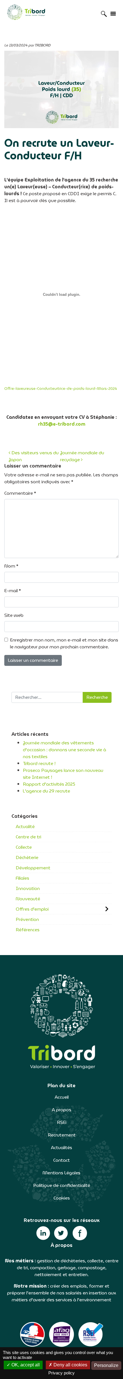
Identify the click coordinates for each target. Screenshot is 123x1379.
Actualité (25, 826)
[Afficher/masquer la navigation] (113, 13)
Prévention (27, 919)
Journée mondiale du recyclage (82, 456)
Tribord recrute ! (39, 763)
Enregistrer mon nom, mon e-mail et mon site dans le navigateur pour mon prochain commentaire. (64, 643)
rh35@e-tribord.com (61, 424)
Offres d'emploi (32, 909)
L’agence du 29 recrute (46, 791)
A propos (61, 1109)
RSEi (61, 1122)
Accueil (62, 1097)
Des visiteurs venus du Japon (34, 456)
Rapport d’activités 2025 (49, 784)
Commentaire (20, 493)
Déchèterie (27, 857)
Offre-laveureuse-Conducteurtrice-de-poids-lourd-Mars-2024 (60, 389)
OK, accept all (25, 1364)
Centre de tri (28, 836)
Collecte (24, 847)
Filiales (22, 878)
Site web (13, 615)
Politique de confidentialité (61, 1185)
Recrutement (62, 1135)
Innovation (28, 888)
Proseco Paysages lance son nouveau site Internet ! (63, 774)
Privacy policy (61, 1372)
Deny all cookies (69, 1364)
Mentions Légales (61, 1172)
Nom (11, 566)
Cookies (61, 1198)
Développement (33, 867)
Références (27, 929)
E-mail (12, 590)
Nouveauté (28, 898)
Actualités (61, 1147)
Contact (61, 1160)
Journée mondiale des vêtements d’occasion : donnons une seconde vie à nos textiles (64, 749)
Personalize (106, 1365)
